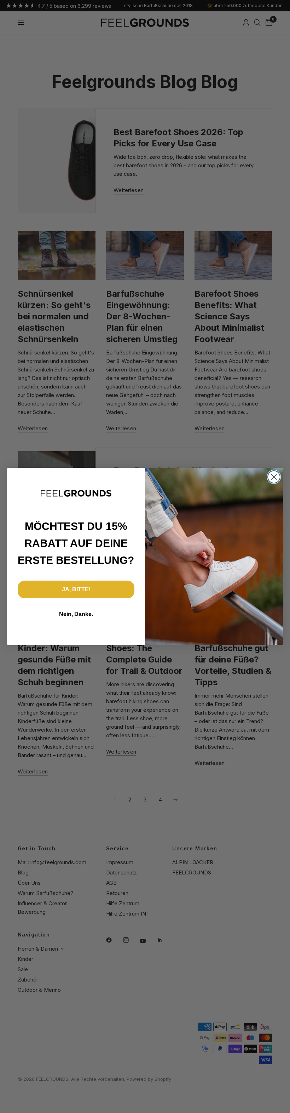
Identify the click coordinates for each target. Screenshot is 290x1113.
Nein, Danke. (76, 614)
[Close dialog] (274, 477)
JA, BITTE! (76, 589)
